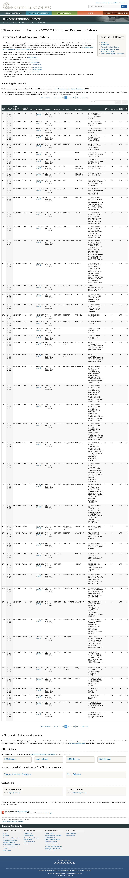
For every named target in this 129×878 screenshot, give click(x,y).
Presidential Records (9, 842)
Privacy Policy (57, 870)
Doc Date (39, 110)
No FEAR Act (81, 870)
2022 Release (73, 759)
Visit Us (90, 13)
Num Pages (107, 109)
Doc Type (48, 110)
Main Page (104, 42)
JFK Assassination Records (29, 23)
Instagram (61, 863)
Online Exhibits (7, 851)
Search (124, 6)
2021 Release (105, 759)
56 (68, 98)
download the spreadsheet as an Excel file (68, 89)
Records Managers (29, 842)
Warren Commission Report (110, 47)
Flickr (73, 863)
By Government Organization (11, 838)
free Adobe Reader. (22, 811)
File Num (57, 110)
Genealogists (28, 833)
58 (74, 98)
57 (71, 98)
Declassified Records (51, 842)
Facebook (55, 863)
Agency (32, 110)
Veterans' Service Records (39, 13)
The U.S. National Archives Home (27, 5)
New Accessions (70, 835)
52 (57, 98)
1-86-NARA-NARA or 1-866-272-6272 (64, 875)
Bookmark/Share (113, 3)
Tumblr (64, 863)
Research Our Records (12, 13)
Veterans (26, 844)
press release (32, 57)
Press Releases (74, 774)
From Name (79, 110)
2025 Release (10, 759)
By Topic (5, 833)
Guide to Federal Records (52, 839)
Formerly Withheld (25, 109)
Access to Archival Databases (11, 844)
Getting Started (49, 833)
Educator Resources (64, 13)
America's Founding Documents (116, 13)
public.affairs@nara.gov (79, 793)
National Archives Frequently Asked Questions (53, 836)
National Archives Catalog (10, 840)
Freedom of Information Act (70, 870)
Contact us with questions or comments (12, 821)
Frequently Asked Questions (17, 774)
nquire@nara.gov (14, 793)
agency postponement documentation (42, 754)
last (87, 98)
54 (63, 98)
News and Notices (71, 833)
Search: (92, 102)
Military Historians (29, 835)
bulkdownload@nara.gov (77, 743)
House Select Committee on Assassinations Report (110, 50)
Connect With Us (64, 860)
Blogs (70, 863)
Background (105, 45)
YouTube (67, 863)
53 (60, 98)
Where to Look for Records (53, 844)
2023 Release (42, 759)
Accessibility (48, 870)
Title (89, 110)
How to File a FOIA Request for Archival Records (53, 849)
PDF (38, 115)
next (83, 98)
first (42, 98)
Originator (114, 110)
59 (77, 98)
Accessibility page (46, 813)
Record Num (9, 109)
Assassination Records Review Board (112, 54)
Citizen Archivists (101, 3)
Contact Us (123, 3)
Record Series (121, 109)
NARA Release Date (16, 108)
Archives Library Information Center (11, 847)
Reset (124, 102)
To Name (66, 110)
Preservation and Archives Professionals (31, 838)
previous (47, 98)
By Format (6, 835)
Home (4, 23)
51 (55, 98)
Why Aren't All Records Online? (53, 846)
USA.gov (88, 870)
